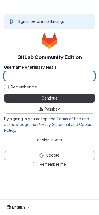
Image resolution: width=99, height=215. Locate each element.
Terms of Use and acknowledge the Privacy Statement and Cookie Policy (48, 124)
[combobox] (18, 207)
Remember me (24, 87)
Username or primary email (30, 67)
